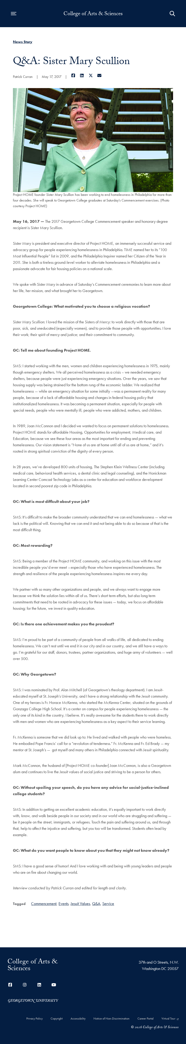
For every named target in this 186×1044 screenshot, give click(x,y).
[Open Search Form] (172, 13)
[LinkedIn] (82, 75)
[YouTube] (53, 984)
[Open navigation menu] (13, 13)
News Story (22, 41)
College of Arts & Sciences (93, 14)
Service (108, 903)
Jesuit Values (80, 903)
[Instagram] (24, 984)
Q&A (96, 903)
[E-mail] (99, 75)
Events (64, 903)
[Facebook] (73, 75)
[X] (90, 75)
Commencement (43, 903)
